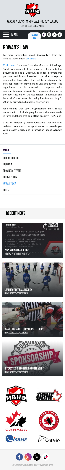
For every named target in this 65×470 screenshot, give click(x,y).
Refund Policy (10, 177)
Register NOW (34, 36)
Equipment (8, 164)
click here (31, 58)
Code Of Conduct (11, 158)
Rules (6, 190)
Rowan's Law (9, 183)
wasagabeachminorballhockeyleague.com (31, 465)
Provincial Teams (12, 170)
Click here (9, 65)
